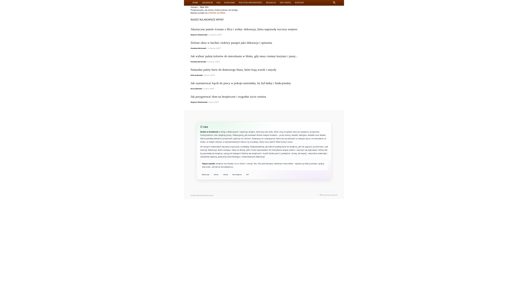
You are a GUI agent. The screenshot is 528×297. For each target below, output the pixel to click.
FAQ (218, 3)
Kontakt (299, 3)
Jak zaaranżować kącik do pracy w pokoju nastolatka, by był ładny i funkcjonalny (241, 83)
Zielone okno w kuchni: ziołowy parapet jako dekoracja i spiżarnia (231, 42)
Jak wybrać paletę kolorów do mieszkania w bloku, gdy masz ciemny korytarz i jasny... (244, 56)
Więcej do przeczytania (328, 195)
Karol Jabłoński (196, 89)
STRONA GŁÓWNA (216, 13)
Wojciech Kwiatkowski (199, 35)
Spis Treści (285, 3)
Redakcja (271, 3)
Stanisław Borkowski (198, 48)
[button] (334, 3)
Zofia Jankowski (197, 75)
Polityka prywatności (250, 3)
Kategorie (229, 3)
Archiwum (207, 3)
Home (195, 3)
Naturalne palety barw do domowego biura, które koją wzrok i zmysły (233, 69)
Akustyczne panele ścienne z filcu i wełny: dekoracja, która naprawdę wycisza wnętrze (244, 29)
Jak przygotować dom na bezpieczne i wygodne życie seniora (228, 96)
